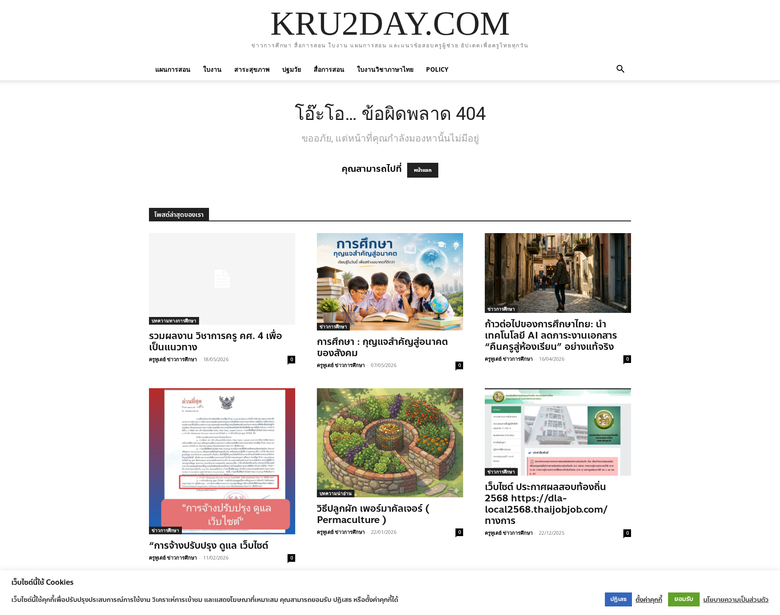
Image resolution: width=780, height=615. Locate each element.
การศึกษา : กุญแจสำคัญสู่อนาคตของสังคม (382, 347)
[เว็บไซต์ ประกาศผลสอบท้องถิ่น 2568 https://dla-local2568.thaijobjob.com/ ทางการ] (558, 432)
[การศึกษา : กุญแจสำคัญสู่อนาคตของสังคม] (390, 281)
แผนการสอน (172, 69)
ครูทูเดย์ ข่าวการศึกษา (173, 359)
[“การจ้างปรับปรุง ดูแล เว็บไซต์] (222, 461)
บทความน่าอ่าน (336, 493)
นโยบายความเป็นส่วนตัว (736, 600)
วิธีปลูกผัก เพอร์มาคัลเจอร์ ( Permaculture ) (373, 514)
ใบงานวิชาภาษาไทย (385, 69)
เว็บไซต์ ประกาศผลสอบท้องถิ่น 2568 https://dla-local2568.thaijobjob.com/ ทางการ (546, 504)
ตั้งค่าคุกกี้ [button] (649, 600)
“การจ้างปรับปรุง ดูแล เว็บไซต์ (208, 545)
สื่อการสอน (329, 69)
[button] (620, 69)
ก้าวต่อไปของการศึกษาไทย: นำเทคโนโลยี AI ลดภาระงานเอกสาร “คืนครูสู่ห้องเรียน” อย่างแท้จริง (551, 335)
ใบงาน (212, 69)
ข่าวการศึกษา (333, 326)
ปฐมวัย (291, 69)
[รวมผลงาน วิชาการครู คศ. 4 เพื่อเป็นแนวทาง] (222, 279)
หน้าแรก (423, 170)
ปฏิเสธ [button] (618, 599)
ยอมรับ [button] (683, 599)
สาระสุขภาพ (251, 69)
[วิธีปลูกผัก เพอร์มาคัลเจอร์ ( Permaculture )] (390, 442)
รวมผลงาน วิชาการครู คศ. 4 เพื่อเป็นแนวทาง (215, 341)
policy (437, 69)
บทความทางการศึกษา (174, 320)
